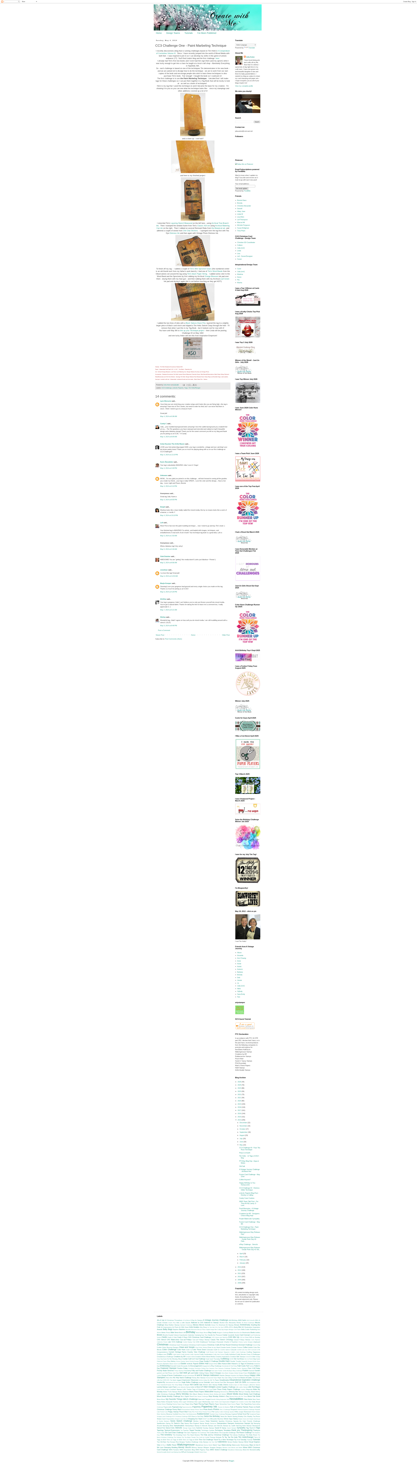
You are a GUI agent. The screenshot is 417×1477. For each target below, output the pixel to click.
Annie (239, 964)
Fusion (245, 1370)
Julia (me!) (241, 248)
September (244, 1132)
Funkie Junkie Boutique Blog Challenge (230, 1370)
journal (201, 1382)
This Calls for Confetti (202, 1437)
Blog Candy (212, 1332)
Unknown (163, 475)
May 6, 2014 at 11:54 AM (169, 576)
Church (255, 1345)
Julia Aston (250, 57)
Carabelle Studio (233, 1335)
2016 (240, 1113)
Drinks (254, 1361)
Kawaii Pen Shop (172, 1385)
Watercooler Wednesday (240, 1445)
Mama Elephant (183, 1392)
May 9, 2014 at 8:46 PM (168, 625)
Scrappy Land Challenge (164, 1416)
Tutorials (189, 33)
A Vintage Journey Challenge (215, 1320)
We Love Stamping (164, 1447)
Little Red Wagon (254, 1387)
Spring (168, 1423)
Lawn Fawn (172, 1387)
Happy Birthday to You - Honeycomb (247, 1184)
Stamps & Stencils (200, 1426)
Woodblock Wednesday (235, 1450)
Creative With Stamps (237, 1356)
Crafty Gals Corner (218, 1354)
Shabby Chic (242, 1416)
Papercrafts (167, 1407)
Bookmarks (246, 1332)
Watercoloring (226, 1445)
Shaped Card (179, 1419)
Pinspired (234, 1409)
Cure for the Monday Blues (172, 1359)
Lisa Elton (240, 217)
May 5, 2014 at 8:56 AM (168, 562)
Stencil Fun (161, 1428)
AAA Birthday (233, 1320)
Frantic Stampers (242, 1368)
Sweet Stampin (231, 1428)
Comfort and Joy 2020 (244, 1350)
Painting (169, 1404)
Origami (233, 1402)
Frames (233, 1368)
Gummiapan (190, 1375)
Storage (185, 1428)
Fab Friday (234, 1366)
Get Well (183, 1373)
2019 (240, 1104)
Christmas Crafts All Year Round (218, 1345)
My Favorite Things (174, 1399)
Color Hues (181, 1350)
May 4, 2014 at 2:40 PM (168, 468)
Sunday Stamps (208, 1428)
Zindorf (196, 1452)
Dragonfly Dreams (247, 1361)
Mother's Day (224, 1396)
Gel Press (168, 1373)
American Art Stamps (226, 1325)
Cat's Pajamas (255, 1340)
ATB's (227, 1327)
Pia (238, 280)
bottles (258, 1332)
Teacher (186, 1430)
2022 (240, 1094)
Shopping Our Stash (195, 1419)
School (239, 1414)
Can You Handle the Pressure (211, 1335)
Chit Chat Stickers (190, 231)
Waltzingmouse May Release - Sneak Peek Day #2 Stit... (249, 1248)
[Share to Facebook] (194, 385)
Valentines (222, 1442)
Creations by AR (179, 1356)
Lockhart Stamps (176, 1389)
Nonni (239, 277)
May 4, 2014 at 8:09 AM (168, 437)
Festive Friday (182, 1368)
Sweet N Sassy (220, 1428)
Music (163, 1399)
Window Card (226, 1447)
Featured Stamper (168, 1368)
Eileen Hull (203, 1363)
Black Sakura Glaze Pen (195, 323)
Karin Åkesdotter (166, 462)
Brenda (239, 203)
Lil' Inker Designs (208, 1387)
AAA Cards (242, 1320)
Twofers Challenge (191, 1442)
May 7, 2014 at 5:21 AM (168, 610)
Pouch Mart (183, 1412)
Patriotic (245, 1407)
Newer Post (160, 635)
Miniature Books (208, 1394)
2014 (240, 1120)
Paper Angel (181, 1404)
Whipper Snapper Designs (212, 1447)
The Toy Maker (186, 1437)
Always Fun (214, 1325)
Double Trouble (235, 1361)
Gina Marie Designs (228, 1373)
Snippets (202, 1421)
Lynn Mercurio (165, 401)
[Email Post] (183, 385)
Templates (227, 1430)
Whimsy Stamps (197, 1447)
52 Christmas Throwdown (173, 1320)
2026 (240, 1082)
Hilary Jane (241, 211)
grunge (185, 1375)
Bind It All (182, 1332)
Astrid (239, 966)
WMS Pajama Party (202, 1450)
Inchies (201, 1380)
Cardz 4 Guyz (182, 1337)
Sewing (234, 1416)
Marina (239, 282)
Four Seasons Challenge (222, 1368)
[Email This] (187, 385)
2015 (240, 1117)
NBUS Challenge (190, 1399)
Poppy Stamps (173, 1412)
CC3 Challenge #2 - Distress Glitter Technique (249, 1189)
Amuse (236, 1325)
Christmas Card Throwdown (179, 1345)
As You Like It (212, 1327)
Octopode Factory (172, 1402)
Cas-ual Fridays (186, 1340)
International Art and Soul (173, 1382)
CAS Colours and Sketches (220, 1337)
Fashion (251, 1366)
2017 (240, 1110)
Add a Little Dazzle (183, 1322)
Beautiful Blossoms (191, 1329)
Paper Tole (240, 1404)
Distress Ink (175, 233)
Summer (199, 1428)
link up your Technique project (192, 330)
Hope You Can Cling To (226, 1378)
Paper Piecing (199, 1404)
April (241, 1253)
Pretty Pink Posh (193, 1412)
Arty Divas (203, 1327)
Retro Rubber (256, 1412)
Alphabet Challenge (186, 1325)
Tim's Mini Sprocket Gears (200, 269)
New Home (248, 1399)
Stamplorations (179, 1426)
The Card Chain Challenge (174, 1432)
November (243, 1126)
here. (217, 58)
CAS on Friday (244, 1337)
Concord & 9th (255, 1350)
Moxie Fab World (254, 1396)
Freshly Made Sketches (165, 1370)
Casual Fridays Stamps (242, 1340)
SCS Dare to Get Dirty (196, 1416)
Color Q (189, 1350)
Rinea (180, 1414)
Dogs (201, 1361)
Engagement (206, 1366)
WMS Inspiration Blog (187, 1450)
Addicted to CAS (197, 1322)
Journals (207, 1382)
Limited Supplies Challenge (225, 1387)
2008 (240, 1283)
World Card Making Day (174, 1452)
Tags (186, 388)
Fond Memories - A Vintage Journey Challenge (248, 1209)
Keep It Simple (184, 1385)
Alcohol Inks (223, 1322)
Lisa (238, 253)
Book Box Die (238, 1332)
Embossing (165, 1366)
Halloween (214, 1375)
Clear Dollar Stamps (201, 1347)
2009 (240, 1280)
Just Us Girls (240, 1382)
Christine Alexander (244, 206)
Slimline (196, 1421)
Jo (238, 983)
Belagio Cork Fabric (235, 1329)
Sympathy (241, 1428)
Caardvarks (183, 1335)
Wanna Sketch (208, 1445)
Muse (159, 1399)
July (241, 1138)
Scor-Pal (246, 1414)
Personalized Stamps (188, 1409)
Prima (200, 1412)
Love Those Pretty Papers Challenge (226, 1389)
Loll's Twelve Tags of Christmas (194, 1389)
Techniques (219, 1430)
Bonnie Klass (242, 200)
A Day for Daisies (196, 1320)
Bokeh (231, 1332)
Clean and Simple (187, 1347)
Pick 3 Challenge (225, 1409)
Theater (193, 1437)
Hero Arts (169, 1378)
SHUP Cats (206, 1419)
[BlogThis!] (190, 385)
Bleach (206, 1332)
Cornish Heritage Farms (178, 1352)
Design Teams (173, 33)
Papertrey (196, 1407)
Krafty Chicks (223, 1385)
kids (200, 1385)
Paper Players (209, 1404)
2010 (240, 1276)
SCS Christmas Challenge (180, 1416)
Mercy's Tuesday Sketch (247, 1392)
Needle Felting (215, 1399)
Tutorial (249, 1440)
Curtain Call (187, 1359)
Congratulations (162, 1352)
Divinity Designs (194, 1361)
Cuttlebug (225, 1359)
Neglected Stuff (224, 1399)
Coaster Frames (236, 1347)
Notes (163, 1402)
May (241, 1145)
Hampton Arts (235, 1375)
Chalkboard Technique (208, 1342)
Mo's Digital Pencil (187, 1396)
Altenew (195, 1325)
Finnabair (191, 1368)
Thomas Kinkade (215, 1437)
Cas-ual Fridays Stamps (201, 1340)
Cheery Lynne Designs (245, 1342)
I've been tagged (176, 1380)
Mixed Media (232, 1394)
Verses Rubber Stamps (236, 1442)
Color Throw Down (199, 1350)
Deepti (162, 507)
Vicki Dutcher (165, 556)
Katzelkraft (164, 1385)
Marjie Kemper (165, 583)
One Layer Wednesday (202, 1402)
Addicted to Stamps (211, 1322)
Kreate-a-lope (233, 1385)
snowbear (164, 570)
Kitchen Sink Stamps (210, 1385)
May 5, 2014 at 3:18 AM (168, 549)
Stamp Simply (204, 1423)
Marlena (240, 274)
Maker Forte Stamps (170, 1392)
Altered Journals (205, 1325)
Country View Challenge (196, 1352)
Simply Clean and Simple (245, 1419)
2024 (240, 1088)
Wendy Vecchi (184, 1447)
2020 (240, 1101)
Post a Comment (164, 630)
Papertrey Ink (209, 1406)
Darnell (239, 208)
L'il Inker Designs (242, 1385)
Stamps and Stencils (215, 1426)
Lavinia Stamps (162, 1387)
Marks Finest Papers (196, 1392)
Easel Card (177, 1364)
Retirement (247, 1412)
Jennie (239, 980)
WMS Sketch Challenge (218, 1450)
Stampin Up (248, 1423)
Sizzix (172, 1421)
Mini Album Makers (196, 1394)
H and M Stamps (202, 1375)
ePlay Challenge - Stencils (248, 1244)
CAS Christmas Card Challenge (199, 1337)
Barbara (240, 972)
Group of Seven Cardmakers (172, 1375)
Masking (217, 1392)
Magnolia (249, 1389)
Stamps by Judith (229, 1426)
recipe (241, 1412)
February (243, 1260)
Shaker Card (161, 1419)
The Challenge (201, 1432)
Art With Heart (184, 1327)
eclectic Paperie (178, 388)
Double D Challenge (211, 1361)
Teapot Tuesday (195, 1430)
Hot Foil (237, 1378)
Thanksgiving (246, 1430)
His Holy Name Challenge (182, 1378)
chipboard (256, 1342)
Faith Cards (241, 1366)
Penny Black (177, 1409)
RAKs (236, 1412)
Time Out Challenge (206, 1440)
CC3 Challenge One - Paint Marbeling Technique (248, 1228)
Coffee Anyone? (245, 1179)
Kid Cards (194, 1385)
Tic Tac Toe (226, 1437)
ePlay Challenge (216, 1366)
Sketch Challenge (184, 1421)
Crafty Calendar (194, 1354)
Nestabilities (236, 1398)
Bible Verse (175, 1332)
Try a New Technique (226, 1440)
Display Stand (185, 1361)
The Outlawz (177, 1437)
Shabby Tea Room (253, 1416)
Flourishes (198, 1368)
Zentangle (190, 1452)
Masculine (209, 1391)
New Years (256, 1399)
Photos (216, 1409)
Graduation (252, 1373)
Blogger (231, 1461)
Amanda (240, 955)
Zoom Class (203, 1452)
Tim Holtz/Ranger (194, 388)
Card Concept (245, 1335)
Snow (208, 1421)
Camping (198, 1335)
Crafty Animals (185, 1354)
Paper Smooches (221, 1404)
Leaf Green (224, 279)
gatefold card (161, 1373)
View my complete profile (244, 86)
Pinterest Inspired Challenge (246, 1409)
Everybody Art (226, 1366)
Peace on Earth (244, 1153)
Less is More (195, 1387)
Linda (239, 251)
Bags (170, 1329)
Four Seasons (210, 1368)
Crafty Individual (230, 1354)
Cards (164, 1337)
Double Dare (224, 1361)
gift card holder (193, 1373)
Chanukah (219, 1342)
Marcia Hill (241, 222)
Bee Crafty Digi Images (221, 1329)
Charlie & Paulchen (231, 1342)
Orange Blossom (211, 276)
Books (253, 1332)
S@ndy (239, 991)
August (242, 1135)
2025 (240, 1085)
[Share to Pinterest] (196, 385)
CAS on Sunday (254, 1337)
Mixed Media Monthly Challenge (168, 1396)
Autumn (240, 969)
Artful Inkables (194, 1327)
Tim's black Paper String (197, 274)
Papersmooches (187, 1407)
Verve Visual (248, 1442)
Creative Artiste (190, 1356)
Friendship (187, 1370)
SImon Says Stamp (231, 1419)
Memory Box (233, 1392)
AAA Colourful (250, 1320)
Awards (159, 1329)
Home (159, 33)
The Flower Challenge (244, 1432)
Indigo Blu (207, 1380)
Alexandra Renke (235, 1322)
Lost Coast (209, 1389)
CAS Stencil (161, 1340)
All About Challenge (248, 1322)
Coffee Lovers (248, 1347)
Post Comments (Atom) (173, 639)
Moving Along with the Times (238, 1396)
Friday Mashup (179, 1370)
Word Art (246, 1450)
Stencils (178, 1428)
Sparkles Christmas (225, 1421)
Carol (239, 269)
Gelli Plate (176, 1373)
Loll (161, 523)
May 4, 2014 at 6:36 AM (168, 416)
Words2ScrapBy (161, 1452)
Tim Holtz (234, 1437)
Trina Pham (241, 231)
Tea (181, 1430)
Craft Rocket (210, 1352)
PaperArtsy (248, 1404)
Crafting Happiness (253, 1352)
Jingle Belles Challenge (189, 1382)
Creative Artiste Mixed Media (205, 1356)
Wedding (174, 1447)
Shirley (162, 617)
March (242, 1257)
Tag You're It (250, 1428)
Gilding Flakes (204, 1373)
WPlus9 (183, 1452)
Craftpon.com (161, 1354)
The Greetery (166, 1435)
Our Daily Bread (254, 1402)
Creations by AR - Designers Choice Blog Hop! (249, 1214)
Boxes (159, 1335)
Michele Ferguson (243, 225)
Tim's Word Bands (215, 271)
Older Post (226, 635)
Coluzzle (233, 1350)
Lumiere (243, 1389)
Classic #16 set (203, 226)
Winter (245, 1447)
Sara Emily (241, 994)
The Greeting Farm (179, 1435)
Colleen (239, 245)
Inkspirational (235, 1380)
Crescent (248, 1356)
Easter (183, 1363)
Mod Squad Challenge (201, 1396)
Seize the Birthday (212, 1416)
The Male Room (251, 1435)
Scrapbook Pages (255, 1414)
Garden (257, 1370)
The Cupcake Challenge (227, 1432)
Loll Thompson (242, 220)
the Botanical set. (219, 228)
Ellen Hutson (222, 1364)
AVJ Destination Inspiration (251, 1327)
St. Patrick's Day (177, 1423)
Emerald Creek (175, 1366)
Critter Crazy (255, 1356)
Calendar (191, 1335)
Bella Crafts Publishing (249, 1329)
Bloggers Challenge (223, 1332)
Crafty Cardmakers (206, 1354)
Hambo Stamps (225, 1375)
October (243, 1129)
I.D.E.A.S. (166, 1380)
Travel (216, 1440)
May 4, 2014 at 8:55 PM (168, 500)
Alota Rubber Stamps (172, 1325)
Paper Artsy (189, 1404)
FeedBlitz (247, 191)
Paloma (174, 1404)
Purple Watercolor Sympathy (249, 1219)
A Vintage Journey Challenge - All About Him (249, 1170)
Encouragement (196, 1366)
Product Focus (207, 1412)
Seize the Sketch (226, 1416)
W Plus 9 (163, 1445)
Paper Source (231, 1404)
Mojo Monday (213, 1396)
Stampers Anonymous (235, 1423)
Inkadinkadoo (224, 1380)
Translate (251, 48)
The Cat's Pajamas (190, 1432)
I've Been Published (206, 33)
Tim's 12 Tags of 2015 (174, 1440)
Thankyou (256, 1430)
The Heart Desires (193, 1435)
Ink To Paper (214, 1380)
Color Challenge (169, 1349)
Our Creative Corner (242, 1402)
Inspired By (161, 1382)
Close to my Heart (214, 1347)
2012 (240, 1270)
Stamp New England (191, 1423)
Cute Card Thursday (213, 1359)
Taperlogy (160, 1430)
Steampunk (256, 1426)
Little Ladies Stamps (242, 1387)
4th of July (160, 1320)
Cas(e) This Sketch (218, 1340)
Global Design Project (240, 1373)
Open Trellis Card (216, 1402)
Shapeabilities (170, 1419)
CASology (229, 1340)
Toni (238, 997)
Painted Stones (161, 1404)
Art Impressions (166, 1327)
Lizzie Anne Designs (163, 1389)
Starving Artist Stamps (244, 1426)
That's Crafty (160, 1432)
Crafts (169, 1354)
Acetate (165, 1322)
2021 (240, 1098)
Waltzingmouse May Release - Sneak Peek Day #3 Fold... (249, 1239)
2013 (240, 1267)
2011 (239, 1273)
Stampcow (213, 1423)
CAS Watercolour (173, 1340)
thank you (235, 1430)
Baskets (182, 1329)
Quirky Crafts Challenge (222, 1412)
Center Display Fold (189, 1342)
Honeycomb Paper (211, 1378)
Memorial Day (224, 1392)
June (241, 1142)
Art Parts (175, 1327)
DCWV (231, 1359)
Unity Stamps (203, 1442)
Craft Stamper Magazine (222, 1352)
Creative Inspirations (223, 1356)
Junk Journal (215, 1382)
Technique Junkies (207, 1430)
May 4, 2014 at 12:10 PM (169, 455)
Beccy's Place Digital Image (205, 1329)
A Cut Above (186, 1320)
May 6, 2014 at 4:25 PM (168, 592)
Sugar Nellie (192, 1428)
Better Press (166, 1332)
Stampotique (189, 1426)
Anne (239, 961)
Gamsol (251, 1370)
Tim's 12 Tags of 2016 (190, 1440)
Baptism (176, 1329)
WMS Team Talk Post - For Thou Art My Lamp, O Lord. (248, 1203)
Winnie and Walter (236, 1447)
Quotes (232, 1412)
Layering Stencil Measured (181, 223)
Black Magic (199, 1332)
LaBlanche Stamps (254, 1385)
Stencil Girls (170, 1428)
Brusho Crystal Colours (171, 1335)
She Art (185, 1419)
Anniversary (245, 1325)
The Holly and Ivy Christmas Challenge (214, 1435)
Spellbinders (161, 1423)
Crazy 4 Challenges (253, 1354)
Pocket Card (164, 1412)
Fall (247, 1366)
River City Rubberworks (189, 1414)
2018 (240, 1107)
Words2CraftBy (255, 1450)
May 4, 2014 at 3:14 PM (168, 486)
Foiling (203, 1368)
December (243, 1122)
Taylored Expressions (172, 1430)
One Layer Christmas (186, 1402)
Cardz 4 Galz (172, 1337)
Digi (254, 1359)
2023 (240, 1091)
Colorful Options (225, 1350)
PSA (213, 1412)
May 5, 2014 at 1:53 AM (168, 536)
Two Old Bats (161, 1442)
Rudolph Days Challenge (217, 1414)
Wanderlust (199, 1445)
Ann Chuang (241, 958)
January (243, 1263)
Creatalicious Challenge (165, 1356)
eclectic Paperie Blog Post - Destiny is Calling (249, 1194)
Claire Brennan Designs (170, 1347)
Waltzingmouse (186, 1444)
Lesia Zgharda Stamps (183, 1387)
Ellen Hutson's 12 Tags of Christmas (241, 1364)
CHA (197, 1342)
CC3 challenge (167, 388)
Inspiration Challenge (251, 1380)
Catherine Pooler (162, 1342)
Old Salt (242, 1166)
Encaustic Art (185, 1366)
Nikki (239, 989)
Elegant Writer (213, 1364)
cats (169, 1342)
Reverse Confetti (172, 1414)
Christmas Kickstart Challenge (241, 1345)
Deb (238, 977)
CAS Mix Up (233, 1337)
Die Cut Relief (248, 1359)
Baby (165, 1329)
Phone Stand (199, 1409)
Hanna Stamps (244, 1375)
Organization (226, 1402)
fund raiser (214, 1370)
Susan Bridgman (243, 228)
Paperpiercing (177, 1407)
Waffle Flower (171, 1445)
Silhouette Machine (216, 1419)
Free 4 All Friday (254, 1368)
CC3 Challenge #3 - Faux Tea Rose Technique (249, 1149)
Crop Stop (160, 1359)
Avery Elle (237, 1327)
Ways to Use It (254, 1445)
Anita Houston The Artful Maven (172, 444)
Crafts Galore (176, 1354)
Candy (225, 1335)
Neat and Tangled (204, 1399)
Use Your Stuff (213, 1442)
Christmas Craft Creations (198, 1345)
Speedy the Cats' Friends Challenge (246, 1421)
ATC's (231, 1327)
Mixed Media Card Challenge (249, 1394)
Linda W (240, 214)
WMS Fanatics (174, 1450)
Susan (239, 259)
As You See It (220, 1327)
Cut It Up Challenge (198, 1359)
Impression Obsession (190, 1380)
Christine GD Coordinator (246, 242)
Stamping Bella (168, 1426)
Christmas (163, 1344)
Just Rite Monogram (227, 1382)
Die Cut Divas (239, 1359)
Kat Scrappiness (252, 1382)
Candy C (163, 424)
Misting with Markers (220, 1394)
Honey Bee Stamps (198, 1378)
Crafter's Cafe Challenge (238, 1352)
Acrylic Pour (172, 1322)
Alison (239, 952)
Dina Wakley (171, 1361)
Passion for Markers (224, 1407)
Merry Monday (182, 1394)
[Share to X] (192, 385)
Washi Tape (217, 1445)
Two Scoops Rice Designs (176, 1442)
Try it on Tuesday (240, 1440)
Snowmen (214, 1421)
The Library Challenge (237, 1435)
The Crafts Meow (213, 1432)
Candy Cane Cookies (246, 1198)
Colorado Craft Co (213, 1350)
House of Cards (246, 1378)
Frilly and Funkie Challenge (201, 1370)
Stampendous (222, 1423)
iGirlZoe (163, 599)
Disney (178, 1361)
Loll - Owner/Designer (245, 256)
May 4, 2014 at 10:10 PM (169, 515)
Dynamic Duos (168, 1364)
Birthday (190, 1332)
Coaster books (226, 1347)
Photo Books (208, 1409)
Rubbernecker (203, 1414)
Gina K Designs (215, 1373)
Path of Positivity (236, 1407)
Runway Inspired (231, 1414)
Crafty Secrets (241, 1354)
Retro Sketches (161, 1414)
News (159, 1402)
